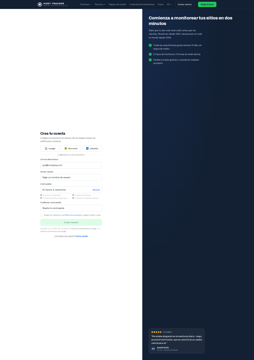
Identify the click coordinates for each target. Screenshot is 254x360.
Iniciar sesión (185, 4)
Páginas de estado (117, 4)
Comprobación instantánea (142, 4)
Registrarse (207, 4)
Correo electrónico (49, 159)
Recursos (99, 4)
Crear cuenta (71, 222)
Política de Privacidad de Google (83, 228)
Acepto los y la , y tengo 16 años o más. (72, 215)
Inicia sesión (82, 236)
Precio (161, 4)
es (168, 4)
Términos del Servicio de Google (53, 231)
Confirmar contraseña (50, 202)
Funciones (84, 4)
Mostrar (96, 189)
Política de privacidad (72, 215)
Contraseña (45, 184)
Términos (57, 215)
